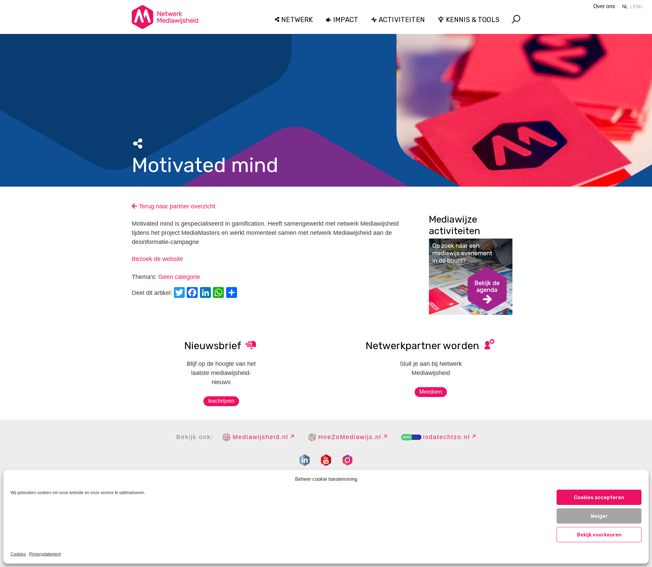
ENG (637, 6)
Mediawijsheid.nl (260, 437)
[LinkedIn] (206, 293)
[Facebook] (193, 293)
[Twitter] (180, 293)
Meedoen (430, 392)
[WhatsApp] (219, 293)
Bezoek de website (157, 259)
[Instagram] (347, 460)
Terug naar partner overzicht (176, 206)
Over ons (604, 6)
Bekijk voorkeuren (599, 535)
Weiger (599, 516)
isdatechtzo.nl (446, 437)
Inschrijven (221, 401)
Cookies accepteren (599, 497)
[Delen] (232, 293)
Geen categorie (179, 276)
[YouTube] (326, 460)
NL (625, 6)
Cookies (18, 554)
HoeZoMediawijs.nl (349, 437)
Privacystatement (45, 554)
